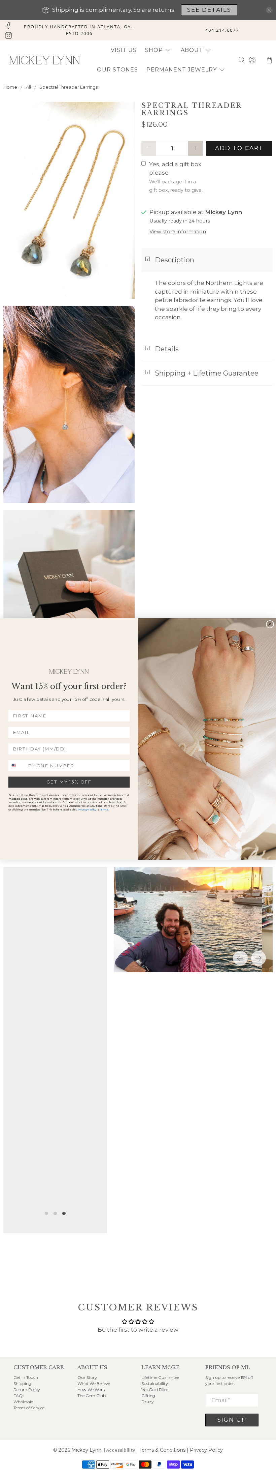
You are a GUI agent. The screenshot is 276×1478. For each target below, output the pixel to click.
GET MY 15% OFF (69, 782)
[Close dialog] (270, 624)
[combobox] (17, 765)
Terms (104, 809)
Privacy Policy (87, 809)
